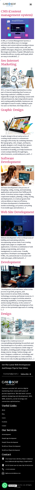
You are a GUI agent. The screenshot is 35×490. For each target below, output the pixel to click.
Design (6, 314)
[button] (30, 4)
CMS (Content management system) (17, 13)
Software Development (11, 160)
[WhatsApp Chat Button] (4, 485)
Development (11, 262)
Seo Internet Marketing (10, 62)
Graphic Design (12, 110)
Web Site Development (17, 212)
